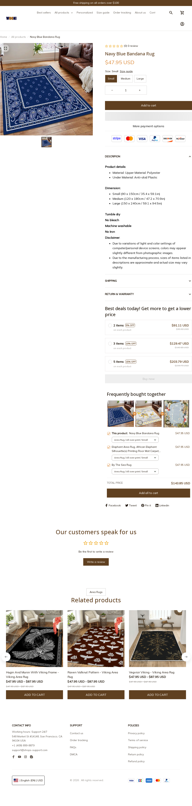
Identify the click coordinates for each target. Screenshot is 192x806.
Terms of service (138, 740)
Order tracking (79, 740)
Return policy (136, 754)
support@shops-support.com (29, 750)
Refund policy (136, 761)
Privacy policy (136, 733)
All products (18, 37)
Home (3, 37)
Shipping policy (137, 747)
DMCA (73, 754)
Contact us (76, 733)
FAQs (73, 747)
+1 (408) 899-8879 (23, 745)
